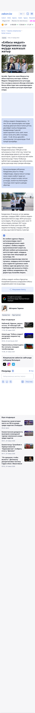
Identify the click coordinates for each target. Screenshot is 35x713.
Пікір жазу (29, 382)
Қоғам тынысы (6, 33)
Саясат (3, 18)
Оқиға (20, 18)
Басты (3, 31)
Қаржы (14, 18)
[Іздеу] (27, 13)
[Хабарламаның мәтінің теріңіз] (17, 376)
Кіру (32, 371)
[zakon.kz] (6, 14)
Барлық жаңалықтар (14, 31)
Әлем (9, 18)
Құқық (26, 18)
